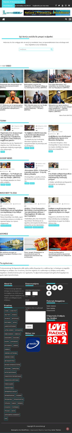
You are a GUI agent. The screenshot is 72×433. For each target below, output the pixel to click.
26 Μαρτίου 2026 (42, 126)
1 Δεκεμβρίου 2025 (7, 204)
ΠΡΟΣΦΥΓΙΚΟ (8, 399)
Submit (29, 327)
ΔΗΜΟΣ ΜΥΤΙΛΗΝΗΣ (10, 326)
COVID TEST (13, 311)
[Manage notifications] (67, 428)
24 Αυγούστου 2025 (55, 204)
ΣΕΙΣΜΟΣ (20, 403)
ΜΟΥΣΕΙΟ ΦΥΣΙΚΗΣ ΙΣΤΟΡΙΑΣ (12, 365)
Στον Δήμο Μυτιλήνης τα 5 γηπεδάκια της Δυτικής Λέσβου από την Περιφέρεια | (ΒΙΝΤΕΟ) (59, 86)
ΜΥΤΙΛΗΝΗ (8, 368)
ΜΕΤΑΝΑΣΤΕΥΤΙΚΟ (10, 361)
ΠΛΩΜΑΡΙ (19, 395)
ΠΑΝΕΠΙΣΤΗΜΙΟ (9, 388)
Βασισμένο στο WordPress (20, 430)
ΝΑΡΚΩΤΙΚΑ (15, 368)
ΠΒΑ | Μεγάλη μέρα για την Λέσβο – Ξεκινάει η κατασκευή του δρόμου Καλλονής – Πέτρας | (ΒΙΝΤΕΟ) (35, 107)
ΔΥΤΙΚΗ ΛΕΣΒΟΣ (9, 330)
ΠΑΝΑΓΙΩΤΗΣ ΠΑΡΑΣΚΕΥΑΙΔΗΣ (13, 376)
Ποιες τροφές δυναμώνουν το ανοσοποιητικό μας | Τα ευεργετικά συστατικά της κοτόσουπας (34, 255)
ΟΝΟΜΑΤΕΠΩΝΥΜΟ (33, 290)
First (26, 296)
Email (27, 300)
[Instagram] (55, 287)
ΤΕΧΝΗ (2, 151)
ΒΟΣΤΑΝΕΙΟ (8, 322)
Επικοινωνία (51, 310)
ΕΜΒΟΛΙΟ (17, 334)
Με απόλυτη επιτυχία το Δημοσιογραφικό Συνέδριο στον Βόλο (10, 254)
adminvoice (16, 128)
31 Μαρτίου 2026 (18, 126)
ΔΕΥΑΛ (15, 322)
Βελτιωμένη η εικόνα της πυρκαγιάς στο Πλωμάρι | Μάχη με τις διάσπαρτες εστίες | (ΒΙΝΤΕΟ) (35, 86)
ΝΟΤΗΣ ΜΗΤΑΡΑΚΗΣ (10, 372)
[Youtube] (49, 293)
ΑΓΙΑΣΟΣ (14, 315)
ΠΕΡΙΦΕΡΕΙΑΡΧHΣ (9, 395)
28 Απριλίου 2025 (55, 169)
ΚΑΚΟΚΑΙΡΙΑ (8, 338)
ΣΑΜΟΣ (14, 403)
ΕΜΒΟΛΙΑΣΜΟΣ (9, 334)
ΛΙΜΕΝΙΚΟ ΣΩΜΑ (9, 357)
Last (33, 296)
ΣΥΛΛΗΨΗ (7, 407)
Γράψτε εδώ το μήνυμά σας (34, 309)
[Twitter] (60, 287)
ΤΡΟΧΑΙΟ (7, 411)
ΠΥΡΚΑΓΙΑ (7, 403)
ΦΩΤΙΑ (13, 411)
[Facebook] (49, 287)
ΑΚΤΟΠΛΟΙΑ (15, 318)
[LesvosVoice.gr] (3, 19)
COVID (6, 311)
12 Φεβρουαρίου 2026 (56, 131)
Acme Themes (56, 430)
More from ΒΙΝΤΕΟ (65, 115)
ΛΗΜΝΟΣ (7, 349)
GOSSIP (3, 184)
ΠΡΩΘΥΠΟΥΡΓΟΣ (18, 399)
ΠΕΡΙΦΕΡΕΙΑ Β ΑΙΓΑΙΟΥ (11, 391)
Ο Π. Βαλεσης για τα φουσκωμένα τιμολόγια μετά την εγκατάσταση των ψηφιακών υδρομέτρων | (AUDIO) (11, 107)
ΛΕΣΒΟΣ (16, 345)
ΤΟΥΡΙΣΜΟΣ (15, 407)
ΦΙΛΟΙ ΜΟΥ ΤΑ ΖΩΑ (6, 225)
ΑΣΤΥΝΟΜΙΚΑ (28, 227)
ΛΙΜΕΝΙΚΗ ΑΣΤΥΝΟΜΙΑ (11, 353)
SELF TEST (7, 315)
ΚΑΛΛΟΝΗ (16, 338)
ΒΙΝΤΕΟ (27, 148)
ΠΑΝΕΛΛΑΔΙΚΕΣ (9, 384)
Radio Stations (51, 306)
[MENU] (70, 19)
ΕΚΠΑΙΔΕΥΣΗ (18, 330)
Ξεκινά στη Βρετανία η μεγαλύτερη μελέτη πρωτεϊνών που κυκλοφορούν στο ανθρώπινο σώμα (60, 255)
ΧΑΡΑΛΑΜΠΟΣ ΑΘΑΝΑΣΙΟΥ (12, 415)
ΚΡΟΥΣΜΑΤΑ (8, 345)
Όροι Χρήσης (51, 308)
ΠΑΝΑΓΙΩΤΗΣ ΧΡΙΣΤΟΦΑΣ (12, 380)
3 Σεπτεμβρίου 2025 (31, 204)
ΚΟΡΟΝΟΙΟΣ (14, 341)
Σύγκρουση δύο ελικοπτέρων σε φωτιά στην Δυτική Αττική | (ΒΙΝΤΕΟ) (11, 86)
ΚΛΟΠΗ (7, 341)
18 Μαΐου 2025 (41, 163)
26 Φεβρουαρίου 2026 (8, 169)
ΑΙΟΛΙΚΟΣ (7, 318)
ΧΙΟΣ (6, 418)
